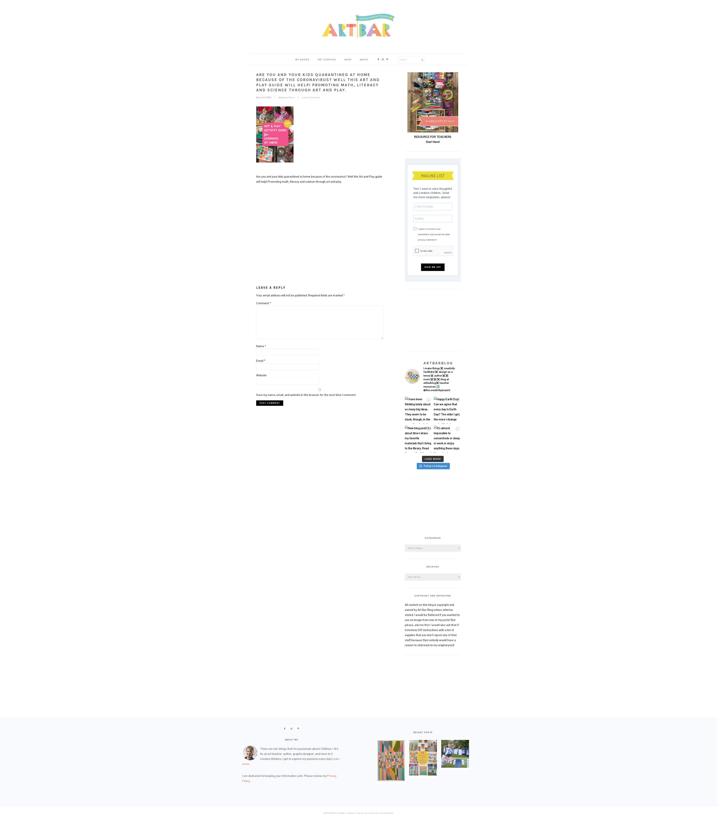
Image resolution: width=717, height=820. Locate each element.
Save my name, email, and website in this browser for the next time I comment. (306, 395)
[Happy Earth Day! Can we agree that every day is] (447, 410)
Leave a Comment (311, 97)
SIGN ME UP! (432, 267)
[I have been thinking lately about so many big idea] (418, 410)
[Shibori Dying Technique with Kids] (455, 766)
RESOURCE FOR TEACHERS (432, 137)
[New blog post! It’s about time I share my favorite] (418, 439)
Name (261, 346)
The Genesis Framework (378, 813)
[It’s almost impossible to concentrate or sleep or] (447, 439)
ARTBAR (358, 25)
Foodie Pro (354, 813)
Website (261, 375)
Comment (263, 303)
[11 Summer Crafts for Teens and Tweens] (423, 774)
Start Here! (433, 142)
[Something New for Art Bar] (391, 780)
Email (261, 360)
